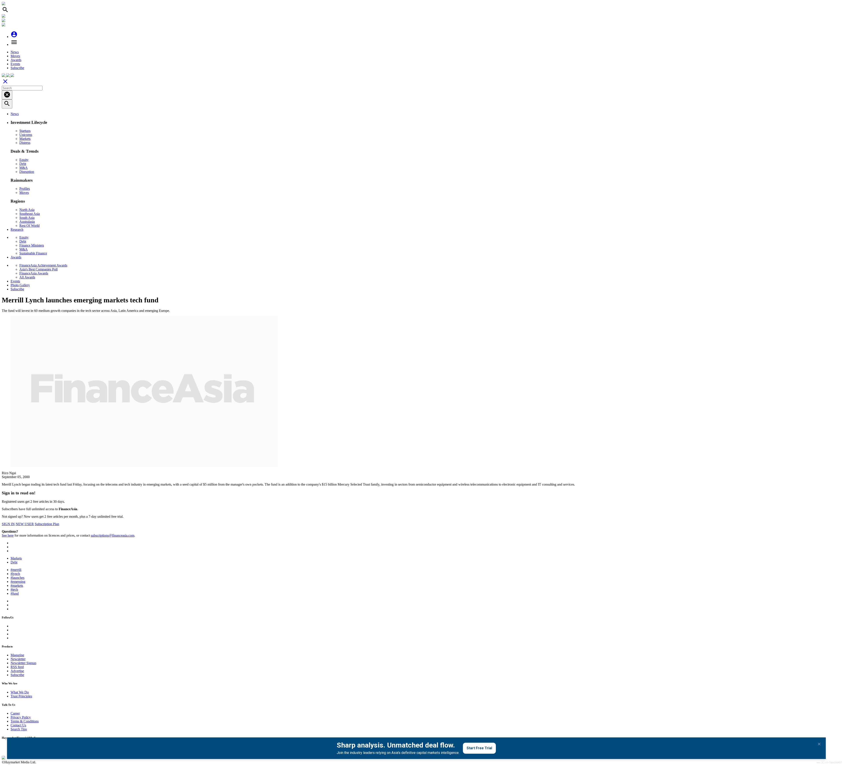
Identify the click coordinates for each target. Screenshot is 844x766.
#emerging (18, 581)
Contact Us (18, 725)
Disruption (26, 172)
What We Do (20, 692)
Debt (22, 164)
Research (17, 229)
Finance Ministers (31, 245)
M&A (23, 168)
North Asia (27, 210)
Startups (25, 131)
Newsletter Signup (23, 663)
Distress (24, 142)
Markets (25, 139)
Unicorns (25, 135)
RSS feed (17, 667)
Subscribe (17, 68)
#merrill (16, 570)
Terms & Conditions (25, 721)
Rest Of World (29, 225)
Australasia (27, 221)
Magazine (17, 655)
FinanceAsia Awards (33, 273)
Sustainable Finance (33, 253)
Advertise (17, 671)
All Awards (27, 277)
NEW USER (25, 524)
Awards (16, 60)
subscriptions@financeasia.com (112, 535)
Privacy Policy (21, 717)
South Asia (27, 217)
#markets (17, 585)
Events (15, 64)
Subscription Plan (47, 524)
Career (15, 713)
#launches (17, 578)
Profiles (24, 188)
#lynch (15, 574)
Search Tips (19, 729)
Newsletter (18, 659)
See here (8, 535)
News (15, 52)
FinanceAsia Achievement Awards (43, 265)
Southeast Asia (29, 214)
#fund (15, 593)
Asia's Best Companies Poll (38, 269)
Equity (24, 160)
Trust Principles (21, 696)
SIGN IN (8, 524)
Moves (15, 56)
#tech (14, 589)
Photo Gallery (20, 285)
